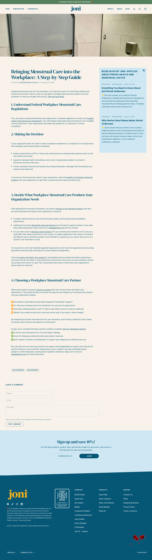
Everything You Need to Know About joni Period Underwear (121, 89)
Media (77, 507)
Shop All (102, 511)
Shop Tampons (105, 498)
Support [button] (126, 490)
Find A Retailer (80, 523)
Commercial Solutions (83, 515)
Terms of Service (130, 511)
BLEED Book (80, 494)
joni (141, 552)
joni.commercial (18, 370)
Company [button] (79, 490)
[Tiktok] (12, 504)
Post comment (14, 424)
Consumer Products (82, 511)
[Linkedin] (22, 504)
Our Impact (79, 502)
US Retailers (79, 527)
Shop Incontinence (106, 502)
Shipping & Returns (131, 502)
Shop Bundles (104, 507)
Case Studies (80, 519)
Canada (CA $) (26, 552)
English (10, 552)
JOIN (89, 456)
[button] (8, 9)
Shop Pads (103, 494)
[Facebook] (8, 504)
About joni (79, 498)
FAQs (125, 498)
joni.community (32, 370)
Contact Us (127, 494)
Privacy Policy (129, 507)
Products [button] (103, 490)
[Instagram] (17, 504)
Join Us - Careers (81, 531)
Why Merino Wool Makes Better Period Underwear (122, 122)
